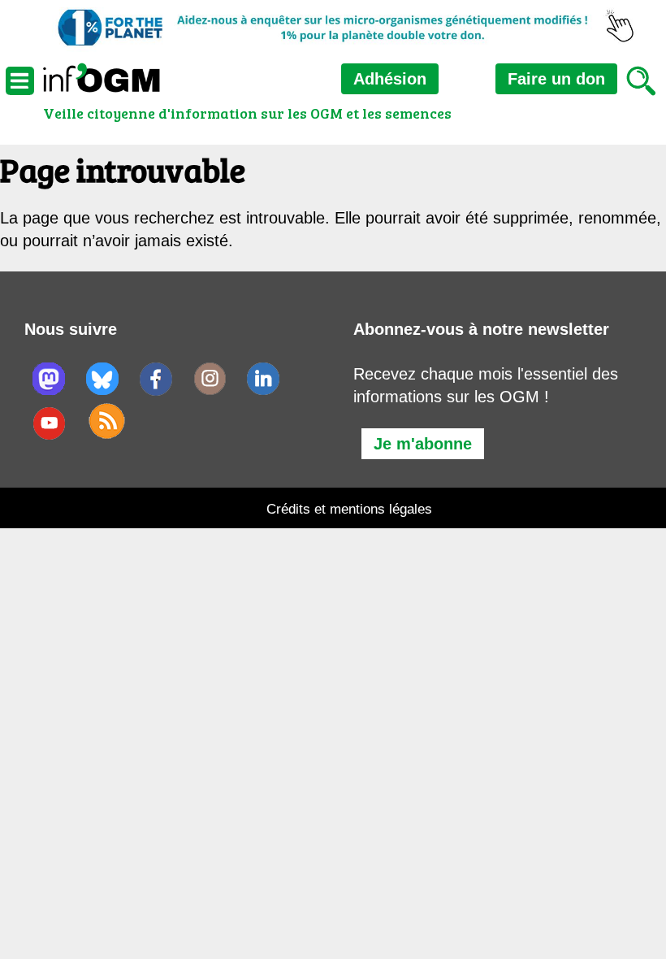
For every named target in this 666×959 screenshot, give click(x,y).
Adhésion (389, 79)
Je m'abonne (423, 444)
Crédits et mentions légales (349, 509)
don (556, 79)
